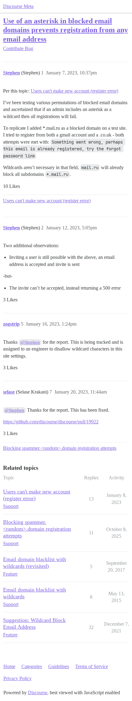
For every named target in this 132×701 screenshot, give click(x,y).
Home (9, 666)
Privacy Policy (17, 678)
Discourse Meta (18, 6)
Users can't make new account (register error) (74, 90)
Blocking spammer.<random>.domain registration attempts (59, 448)
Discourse (37, 692)
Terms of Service (91, 666)
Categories (31, 666)
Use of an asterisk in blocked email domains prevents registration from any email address (65, 30)
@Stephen (30, 342)
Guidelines (58, 666)
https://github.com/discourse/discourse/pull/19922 (51, 421)
